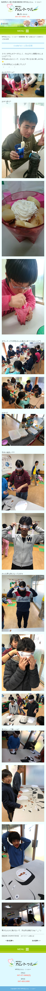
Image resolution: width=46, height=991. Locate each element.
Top (44, 989)
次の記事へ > (36, 940)
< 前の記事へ (10, 940)
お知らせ (31, 936)
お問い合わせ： (23, 15)
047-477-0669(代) (23, 975)
